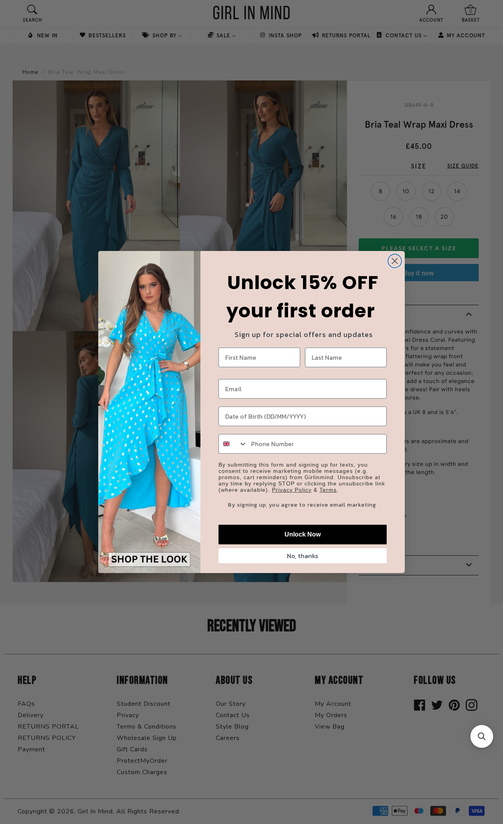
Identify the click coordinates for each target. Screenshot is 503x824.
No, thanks (302, 555)
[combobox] (233, 443)
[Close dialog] (395, 261)
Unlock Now (303, 534)
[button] (481, 736)
